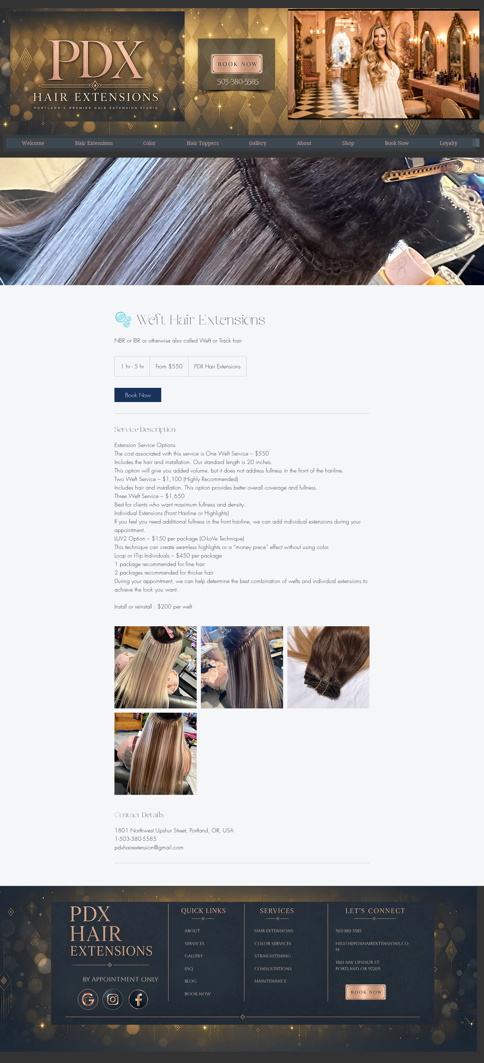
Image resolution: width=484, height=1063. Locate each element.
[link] (137, 395)
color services (272, 943)
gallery (194, 956)
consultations (273, 968)
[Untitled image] (155, 667)
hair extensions (273, 930)
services (194, 943)
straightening (273, 956)
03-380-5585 (349, 930)
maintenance (270, 981)
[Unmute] (309, 109)
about (192, 930)
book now (198, 993)
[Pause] (297, 109)
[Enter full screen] (469, 109)
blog (191, 981)
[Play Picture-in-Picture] (457, 109)
